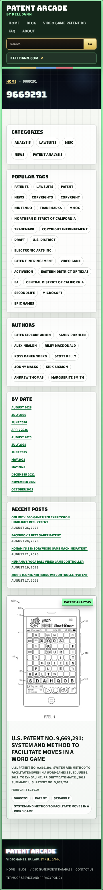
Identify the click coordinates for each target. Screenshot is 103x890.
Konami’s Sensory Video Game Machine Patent (49, 548)
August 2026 (21, 407)
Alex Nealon (25, 345)
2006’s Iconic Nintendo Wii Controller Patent (49, 574)
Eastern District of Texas (64, 271)
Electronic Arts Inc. (33, 250)
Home (14, 23)
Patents (21, 186)
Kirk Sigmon (57, 366)
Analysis (23, 142)
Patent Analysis (47, 154)
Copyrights (42, 197)
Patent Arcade (31, 851)
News (19, 154)
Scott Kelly (65, 356)
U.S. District (44, 239)
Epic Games (24, 303)
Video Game (71, 261)
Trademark (24, 229)
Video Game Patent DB (64, 23)
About (28, 31)
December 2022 (23, 474)
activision (23, 271)
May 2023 (18, 467)
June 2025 (19, 452)
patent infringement (33, 261)
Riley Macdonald (60, 345)
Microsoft (52, 292)
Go (90, 44)
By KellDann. (50, 859)
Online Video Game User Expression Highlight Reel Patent (40, 520)
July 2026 (18, 414)
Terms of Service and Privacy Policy (34, 877)
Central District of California (55, 282)
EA (16, 282)
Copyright (70, 197)
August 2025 (21, 437)
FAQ (12, 31)
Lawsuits (47, 142)
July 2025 (18, 444)
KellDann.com (24, 58)
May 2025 (18, 459)
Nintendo (23, 208)
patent (67, 186)
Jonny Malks (26, 366)
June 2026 (19, 422)
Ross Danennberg (30, 356)
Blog (31, 23)
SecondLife (24, 292)
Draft (19, 239)
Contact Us (84, 869)
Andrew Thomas (28, 377)
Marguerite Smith (67, 377)
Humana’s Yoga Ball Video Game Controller (47, 561)
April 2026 (19, 429)
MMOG (75, 208)
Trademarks (51, 208)
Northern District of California (45, 218)
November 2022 (23, 482)
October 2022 (22, 489)
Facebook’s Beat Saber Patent (36, 535)
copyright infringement (65, 229)
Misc (69, 142)
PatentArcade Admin (32, 335)
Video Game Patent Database (51, 869)
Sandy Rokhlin (72, 335)
